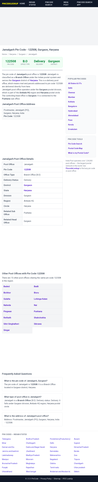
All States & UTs (75, 83)
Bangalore (72, 106)
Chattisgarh (30, 443)
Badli (36, 286)
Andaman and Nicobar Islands (61, 472)
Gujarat (77, 443)
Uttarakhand (7, 472)
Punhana (38, 311)
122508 (27, 169)
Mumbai (71, 97)
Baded (7, 286)
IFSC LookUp (68, 479)
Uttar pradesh (79, 467)
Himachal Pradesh (81, 447)
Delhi (70, 88)
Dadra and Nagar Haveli (35, 447)
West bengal (31, 472)
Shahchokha (40, 317)
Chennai (71, 93)
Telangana (6, 439)
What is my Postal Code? (78, 153)
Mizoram (29, 459)
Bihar (4, 443)
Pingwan (8, 311)
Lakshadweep (7, 455)
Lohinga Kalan (40, 299)
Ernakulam (72, 129)
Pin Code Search (75, 144)
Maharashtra (55, 455)
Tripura (77, 459)
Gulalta (7, 299)
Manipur (5, 459)
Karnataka (54, 451)
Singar (7, 330)
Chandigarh (78, 463)
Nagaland (54, 459)
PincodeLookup (72, 168)
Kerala (71, 125)
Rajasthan (30, 467)
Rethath (7, 317)
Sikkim (76, 472)
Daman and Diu (8, 447)
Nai (35, 305)
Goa (75, 455)
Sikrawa (37, 324)
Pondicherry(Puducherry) (60, 439)
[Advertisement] (49, 25)
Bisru (36, 292)
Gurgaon (16, 80)
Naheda (7, 305)
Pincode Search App (84, 3)
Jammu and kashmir (10, 451)
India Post (66, 3)
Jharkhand (30, 451)
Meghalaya (30, 463)
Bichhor (7, 292)
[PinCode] (10, 3)
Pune (70, 120)
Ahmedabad (73, 115)
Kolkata (71, 102)
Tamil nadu (54, 467)
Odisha (53, 463)
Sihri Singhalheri (11, 324)
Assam (77, 439)
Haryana (34, 80)
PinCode (35, 479)
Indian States (32, 3)
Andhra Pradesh (32, 439)
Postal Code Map (75, 148)
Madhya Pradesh (33, 455)
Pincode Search (49, 3)
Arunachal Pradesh (9, 463)
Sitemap (57, 479)
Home (22, 4)
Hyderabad (72, 111)
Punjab (5, 467)
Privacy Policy (46, 479)
